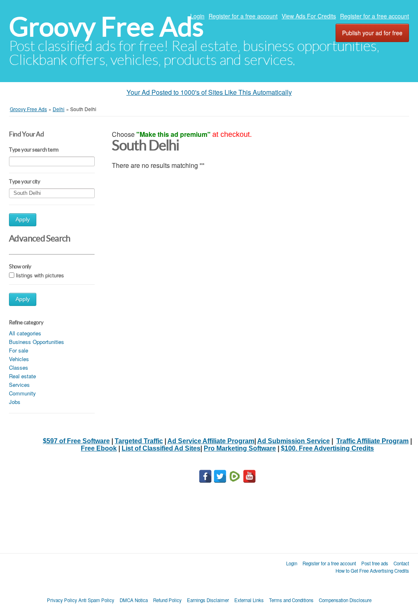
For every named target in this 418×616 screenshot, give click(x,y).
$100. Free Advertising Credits (327, 448)
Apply (23, 219)
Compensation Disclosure (345, 600)
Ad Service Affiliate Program (210, 440)
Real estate (22, 376)
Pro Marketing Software (240, 448)
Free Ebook (99, 448)
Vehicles (19, 359)
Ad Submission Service (293, 440)
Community (22, 393)
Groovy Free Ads (106, 27)
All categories (25, 333)
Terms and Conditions (291, 600)
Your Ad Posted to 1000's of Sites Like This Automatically (209, 92)
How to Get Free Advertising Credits (372, 570)
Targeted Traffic (139, 440)
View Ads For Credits (309, 16)
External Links (249, 600)
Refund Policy (167, 600)
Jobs (14, 402)
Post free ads (374, 563)
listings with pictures (40, 275)
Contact (401, 563)
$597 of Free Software (76, 440)
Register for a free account (243, 16)
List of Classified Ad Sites (161, 448)
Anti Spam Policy (96, 600)
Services (19, 384)
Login (197, 16)
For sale (18, 350)
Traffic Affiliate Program (372, 440)
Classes (18, 367)
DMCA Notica (134, 600)
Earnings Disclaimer (208, 600)
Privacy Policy (62, 600)
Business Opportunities (36, 342)
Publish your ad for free (372, 33)
